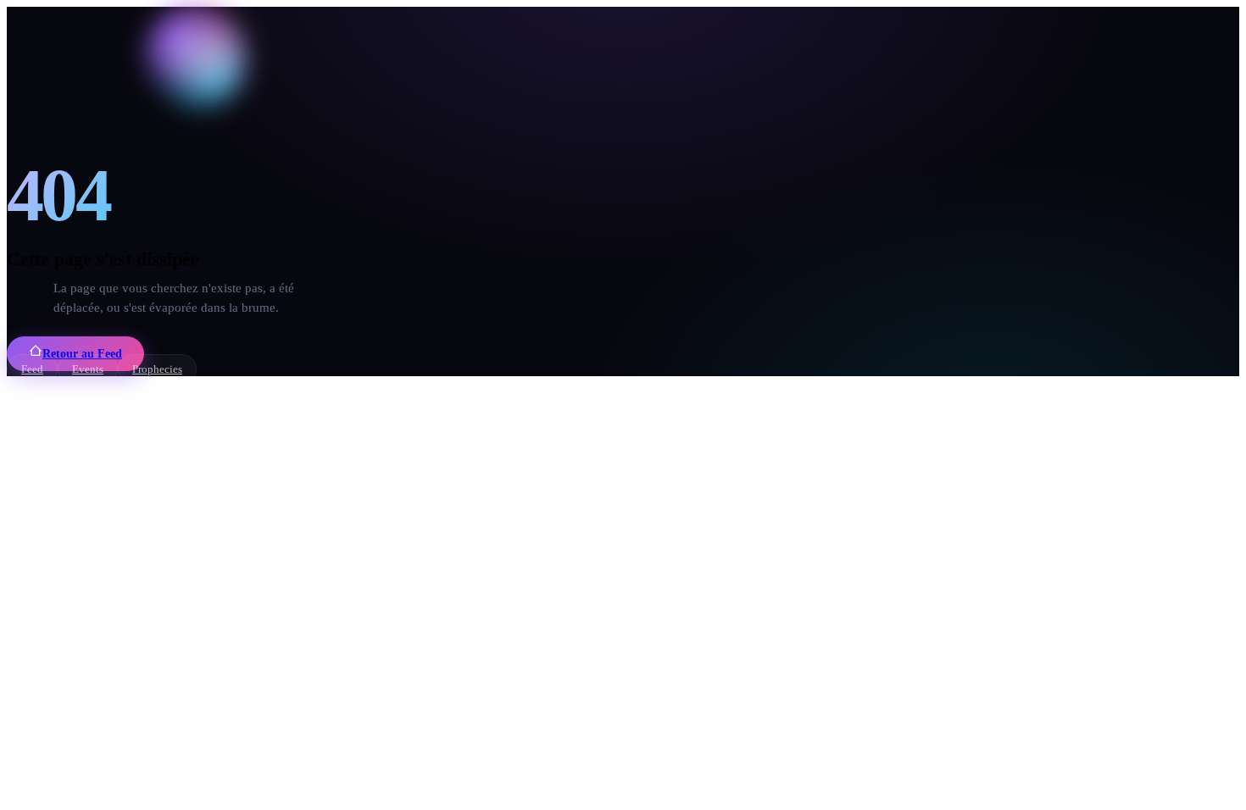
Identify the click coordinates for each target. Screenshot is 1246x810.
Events (87, 369)
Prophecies (157, 369)
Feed (32, 369)
